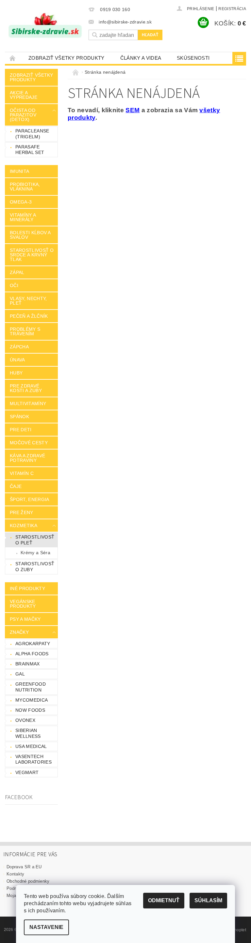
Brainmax (27, 663)
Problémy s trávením (25, 331)
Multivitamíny (28, 403)
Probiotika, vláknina (25, 186)
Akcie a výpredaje (23, 95)
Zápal (17, 272)
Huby (16, 372)
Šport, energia (29, 499)
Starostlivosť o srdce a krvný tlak (32, 255)
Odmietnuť (163, 900)
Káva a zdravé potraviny (27, 458)
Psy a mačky (25, 619)
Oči (14, 285)
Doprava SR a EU (24, 866)
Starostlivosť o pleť (34, 539)
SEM (133, 110)
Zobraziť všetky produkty (66, 58)
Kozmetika (23, 525)
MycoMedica (31, 700)
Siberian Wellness (28, 733)
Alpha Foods (32, 653)
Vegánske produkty (23, 604)
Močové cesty (29, 442)
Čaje (16, 486)
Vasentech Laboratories (33, 759)
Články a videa (140, 58)
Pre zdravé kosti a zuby (26, 388)
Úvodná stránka (13, 58)
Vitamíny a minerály (23, 217)
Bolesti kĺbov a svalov (30, 235)
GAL (20, 674)
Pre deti (21, 429)
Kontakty (16, 874)
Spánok (19, 416)
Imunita (19, 171)
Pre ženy (21, 512)
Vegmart (27, 772)
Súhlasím (208, 900)
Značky (19, 632)
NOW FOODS (30, 710)
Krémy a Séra (35, 552)
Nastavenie (46, 927)
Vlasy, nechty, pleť (28, 301)
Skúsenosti (193, 58)
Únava (17, 359)
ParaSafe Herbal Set (29, 149)
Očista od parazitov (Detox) (23, 115)
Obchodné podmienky (28, 881)
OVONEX (25, 720)
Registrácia (232, 9)
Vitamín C (22, 473)
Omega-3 (21, 202)
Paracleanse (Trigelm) (32, 133)
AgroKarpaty (32, 643)
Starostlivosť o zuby (34, 566)
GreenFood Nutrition (30, 686)
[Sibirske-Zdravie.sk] (45, 25)
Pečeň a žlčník (29, 316)
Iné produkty (27, 588)
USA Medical (31, 746)
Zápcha (19, 346)
